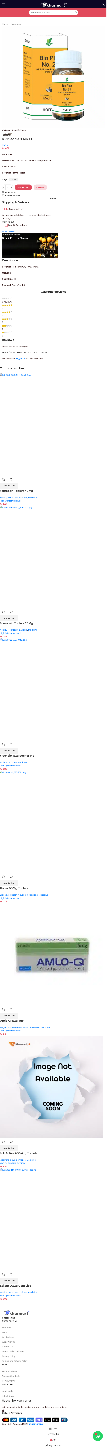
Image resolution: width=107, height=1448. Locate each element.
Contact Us (7, 1346)
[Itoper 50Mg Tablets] (51, 822)
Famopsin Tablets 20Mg (16, 623)
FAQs (4, 1332)
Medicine (16, 24)
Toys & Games (9, 1380)
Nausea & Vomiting (28, 894)
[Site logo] (53, 4)
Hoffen (5, 144)
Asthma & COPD (8, 762)
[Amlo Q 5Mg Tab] (51, 954)
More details (8, 231)
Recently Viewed (10, 1371)
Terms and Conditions (13, 1351)
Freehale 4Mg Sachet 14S (17, 756)
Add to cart (23, 187)
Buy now (40, 187)
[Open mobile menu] (3, 4)
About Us (6, 1327)
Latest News (8, 1396)
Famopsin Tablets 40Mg (16, 491)
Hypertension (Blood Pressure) (24, 1027)
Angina (3, 1027)
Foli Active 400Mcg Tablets (18, 1153)
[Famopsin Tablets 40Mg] (51, 424)
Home (5, 24)
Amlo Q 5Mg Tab (12, 1021)
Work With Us (8, 1342)
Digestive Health (8, 894)
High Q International (10, 500)
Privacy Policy (8, 1356)
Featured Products (11, 1376)
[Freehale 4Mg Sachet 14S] (51, 689)
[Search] (75, 12)
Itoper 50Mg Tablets (14, 888)
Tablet (13, 179)
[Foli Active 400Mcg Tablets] (51, 1087)
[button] (9, 486)
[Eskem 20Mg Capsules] (51, 1219)
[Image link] (16, 1312)
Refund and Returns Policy (14, 1361)
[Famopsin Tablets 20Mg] (51, 557)
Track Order (8, 1391)
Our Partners (8, 1337)
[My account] (103, 4)
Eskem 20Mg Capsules (15, 1286)
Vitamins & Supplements (13, 1159)
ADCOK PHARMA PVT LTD (12, 1163)
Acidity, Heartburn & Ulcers (13, 497)
